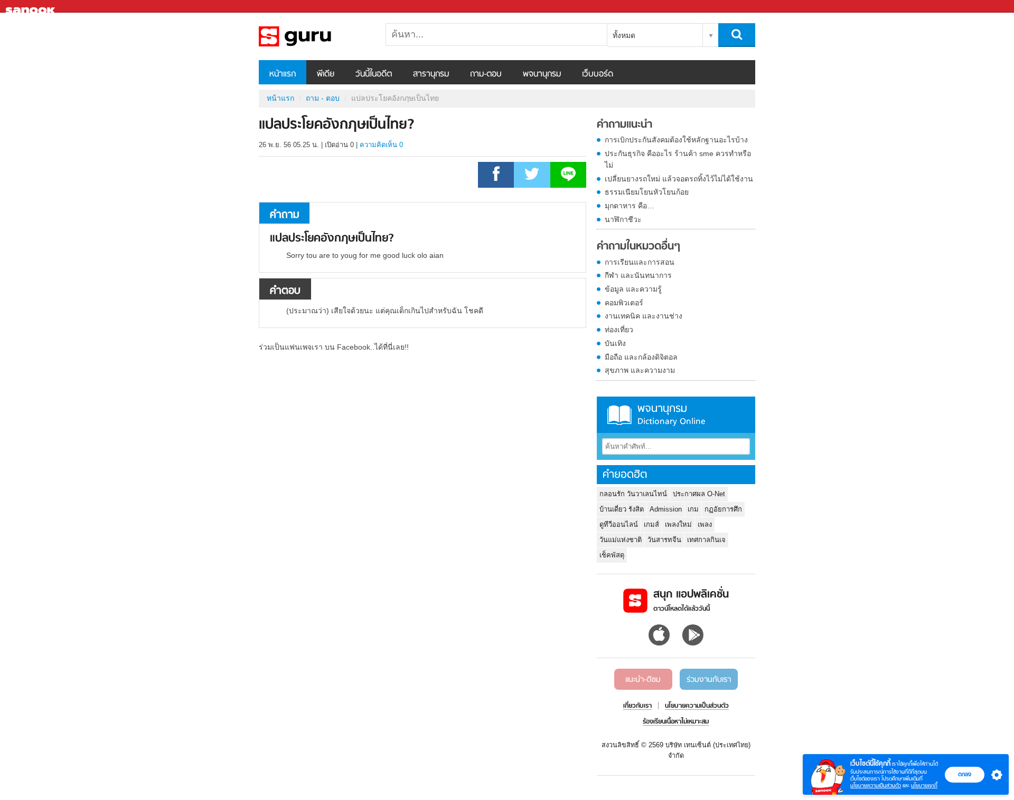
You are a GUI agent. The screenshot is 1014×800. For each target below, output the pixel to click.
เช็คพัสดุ (611, 555)
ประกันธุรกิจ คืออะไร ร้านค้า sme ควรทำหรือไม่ (678, 159)
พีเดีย (325, 74)
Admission (666, 509)
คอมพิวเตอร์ (624, 302)
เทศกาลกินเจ (706, 540)
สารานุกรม (431, 74)
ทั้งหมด (624, 35)
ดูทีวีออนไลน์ (618, 524)
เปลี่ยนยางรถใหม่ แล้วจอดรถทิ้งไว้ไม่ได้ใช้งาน (679, 179)
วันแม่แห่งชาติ (620, 540)
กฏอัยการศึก (723, 509)
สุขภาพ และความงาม (640, 370)
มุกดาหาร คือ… (629, 205)
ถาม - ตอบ (323, 98)
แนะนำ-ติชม (643, 679)
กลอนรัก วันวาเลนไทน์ (633, 494)
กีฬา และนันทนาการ (638, 275)
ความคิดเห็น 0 (381, 145)
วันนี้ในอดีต (373, 74)
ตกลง (964, 774)
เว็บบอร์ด (597, 74)
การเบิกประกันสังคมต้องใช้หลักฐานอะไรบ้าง (676, 140)
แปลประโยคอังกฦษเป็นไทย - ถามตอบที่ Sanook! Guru (314, 36)
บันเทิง (615, 343)
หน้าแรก (282, 74)
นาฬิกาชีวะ (623, 219)
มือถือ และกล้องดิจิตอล (641, 357)
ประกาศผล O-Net (699, 494)
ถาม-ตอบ (486, 74)
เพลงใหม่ (678, 524)
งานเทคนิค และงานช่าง (643, 316)
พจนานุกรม (542, 74)
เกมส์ (651, 524)
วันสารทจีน (664, 540)
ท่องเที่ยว (619, 329)
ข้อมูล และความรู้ (633, 289)
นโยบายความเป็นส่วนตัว (875, 785)
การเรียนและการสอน (639, 262)
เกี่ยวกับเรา (637, 706)
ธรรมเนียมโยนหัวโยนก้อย (647, 192)
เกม (693, 509)
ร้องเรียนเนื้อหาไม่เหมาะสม (676, 722)
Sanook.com (31, 6)
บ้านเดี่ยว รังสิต (621, 509)
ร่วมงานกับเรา (709, 679)
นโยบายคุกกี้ (924, 785)
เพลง (705, 524)
